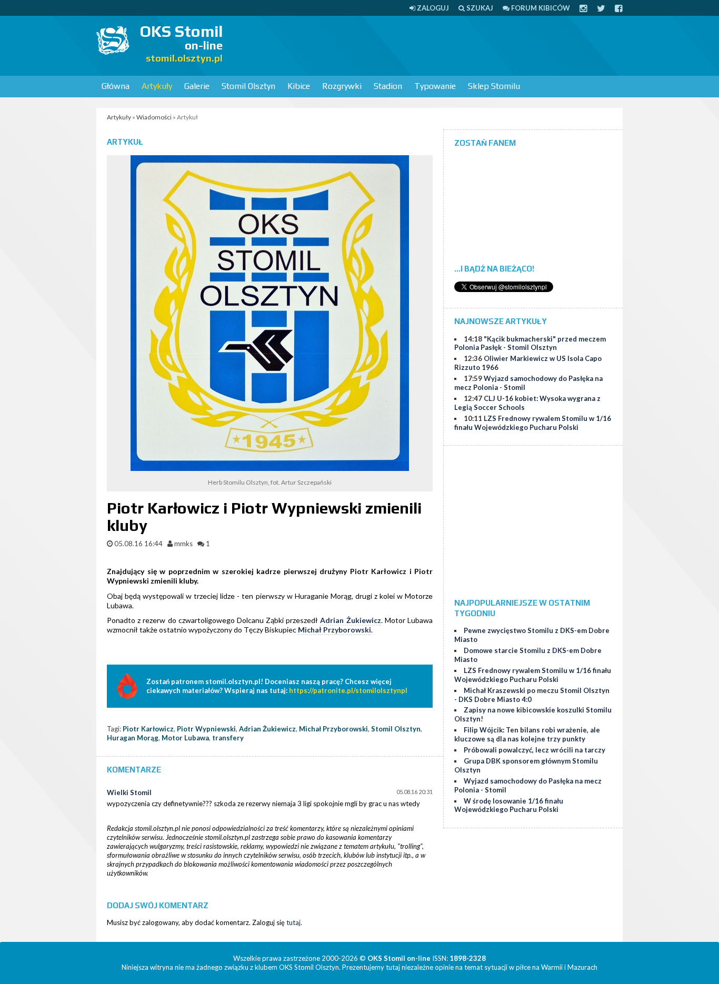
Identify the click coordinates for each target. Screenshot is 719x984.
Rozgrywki (342, 86)
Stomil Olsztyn (248, 86)
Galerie (196, 86)
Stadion (388, 86)
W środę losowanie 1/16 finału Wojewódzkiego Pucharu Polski (508, 805)
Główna (115, 86)
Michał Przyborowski (334, 629)
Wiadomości (154, 117)
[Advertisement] (431, 44)
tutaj (293, 922)
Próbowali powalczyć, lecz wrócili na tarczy (534, 750)
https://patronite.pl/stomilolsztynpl (348, 690)
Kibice (298, 86)
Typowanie (435, 86)
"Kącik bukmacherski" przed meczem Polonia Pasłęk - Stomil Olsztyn (530, 343)
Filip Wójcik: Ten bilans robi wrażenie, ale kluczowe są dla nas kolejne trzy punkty (527, 734)
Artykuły (157, 86)
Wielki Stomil (129, 792)
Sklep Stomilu (494, 86)
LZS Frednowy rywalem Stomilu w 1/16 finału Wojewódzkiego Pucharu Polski (532, 422)
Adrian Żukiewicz (350, 620)
